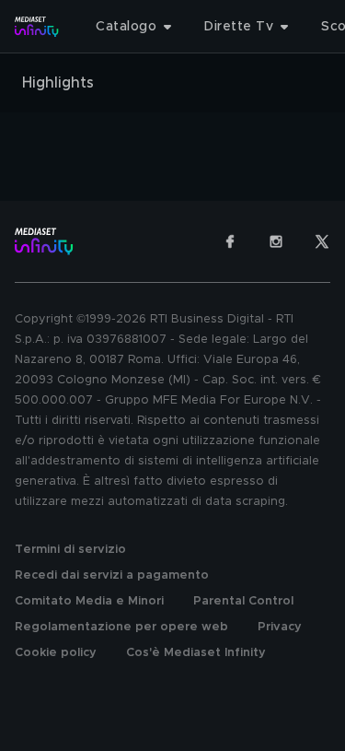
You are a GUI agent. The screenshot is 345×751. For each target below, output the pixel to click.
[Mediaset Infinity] (37, 26)
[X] (322, 241)
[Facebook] (230, 241)
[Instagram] (276, 241)
